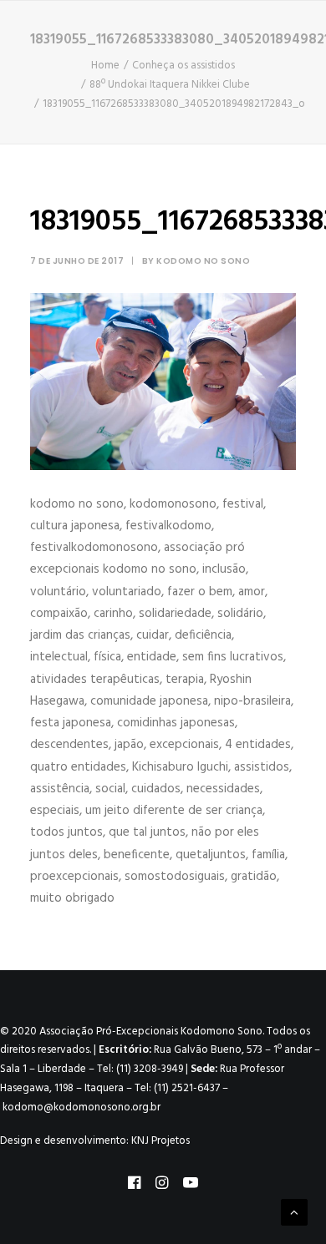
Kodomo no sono (203, 261)
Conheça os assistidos (183, 65)
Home (105, 65)
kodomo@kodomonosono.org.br (81, 1107)
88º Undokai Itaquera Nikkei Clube (169, 85)
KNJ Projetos (160, 1141)
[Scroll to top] (294, 1212)
